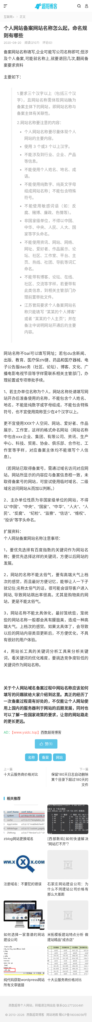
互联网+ (9, 17)
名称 (31, 757)
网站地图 (52, 1015)
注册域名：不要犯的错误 (22, 884)
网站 (59, 757)
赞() (46, 744)
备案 (45, 757)
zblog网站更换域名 (18, 839)
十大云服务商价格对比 (21, 774)
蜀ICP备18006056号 (73, 1015)
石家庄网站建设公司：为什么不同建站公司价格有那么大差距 (67, 889)
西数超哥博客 (46, 6)
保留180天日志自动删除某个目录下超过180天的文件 (69, 779)
